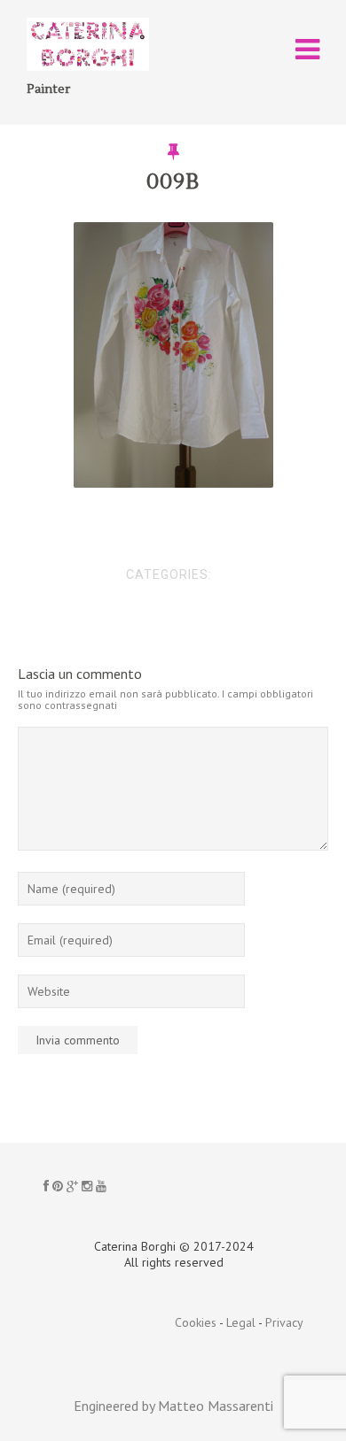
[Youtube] (101, 1186)
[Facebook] (46, 1186)
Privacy (284, 1322)
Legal (241, 1322)
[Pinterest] (57, 1186)
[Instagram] (87, 1186)
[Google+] (72, 1186)
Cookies (195, 1322)
